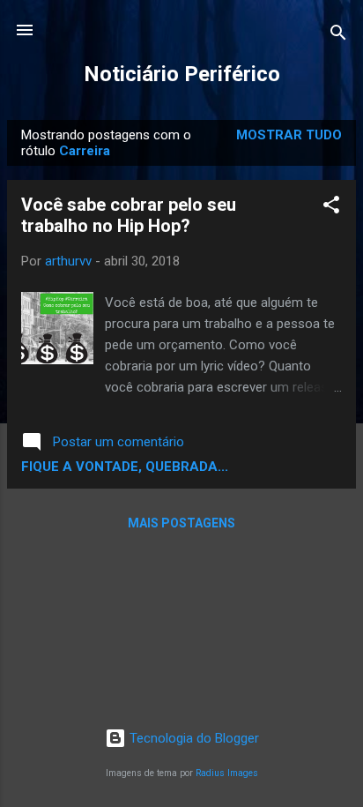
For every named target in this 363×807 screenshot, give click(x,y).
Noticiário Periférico (182, 74)
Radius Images (227, 773)
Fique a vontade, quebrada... (124, 466)
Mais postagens (181, 523)
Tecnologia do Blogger (192, 738)
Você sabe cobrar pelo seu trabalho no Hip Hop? (128, 215)
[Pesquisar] (338, 36)
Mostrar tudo (289, 135)
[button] (331, 207)
